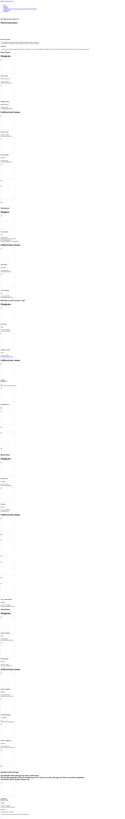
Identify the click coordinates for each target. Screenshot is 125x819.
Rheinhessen (23, 8)
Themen (5, 6)
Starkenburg (34, 8)
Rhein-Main (28, 8)
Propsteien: (6, 8)
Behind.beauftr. (7, 10)
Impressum (5, 11)
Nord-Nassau (12, 8)
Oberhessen (17, 8)
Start (4, 5)
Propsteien (5, 7)
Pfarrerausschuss (10, 1)
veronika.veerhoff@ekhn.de (7, 356)
